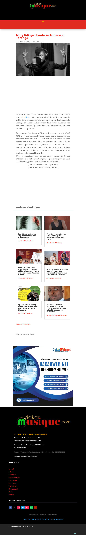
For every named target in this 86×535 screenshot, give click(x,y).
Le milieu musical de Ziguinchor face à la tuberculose (27, 236)
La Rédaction (22, 42)
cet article (24, 117)
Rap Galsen (12, 483)
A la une (11, 472)
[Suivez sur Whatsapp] (31, 507)
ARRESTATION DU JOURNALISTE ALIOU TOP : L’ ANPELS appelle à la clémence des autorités (56, 308)
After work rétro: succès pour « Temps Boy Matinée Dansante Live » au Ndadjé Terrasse (57, 272)
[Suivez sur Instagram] (18, 507)
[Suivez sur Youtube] (35, 507)
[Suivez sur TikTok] (27, 507)
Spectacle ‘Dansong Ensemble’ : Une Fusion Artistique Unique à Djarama (28, 307)
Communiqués (13, 489)
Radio (11, 492)
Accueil (11, 469)
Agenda (57, 315)
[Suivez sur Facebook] (10, 507)
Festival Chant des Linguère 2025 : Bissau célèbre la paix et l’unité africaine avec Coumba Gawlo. (28, 271)
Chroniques (40, 42)
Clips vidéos (13, 480)
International (13, 486)
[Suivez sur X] (14, 507)
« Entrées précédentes (23, 324)
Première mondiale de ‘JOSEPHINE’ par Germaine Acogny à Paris (56, 237)
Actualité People (14, 477)
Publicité (11, 494)
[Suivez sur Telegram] (23, 507)
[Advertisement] (47, 15)
